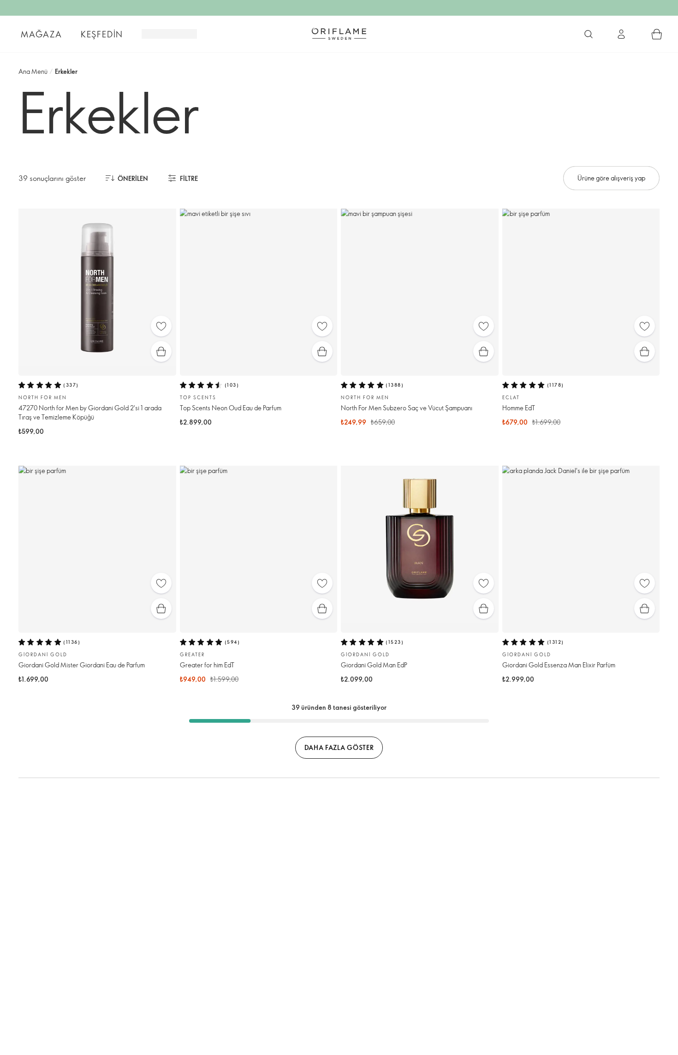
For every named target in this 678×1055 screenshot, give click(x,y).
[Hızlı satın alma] (161, 351)
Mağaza (41, 34)
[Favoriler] (161, 326)
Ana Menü (33, 71)
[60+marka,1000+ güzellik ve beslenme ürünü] (588, 34)
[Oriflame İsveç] (339, 33)
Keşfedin (102, 34)
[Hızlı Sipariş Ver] (656, 34)
